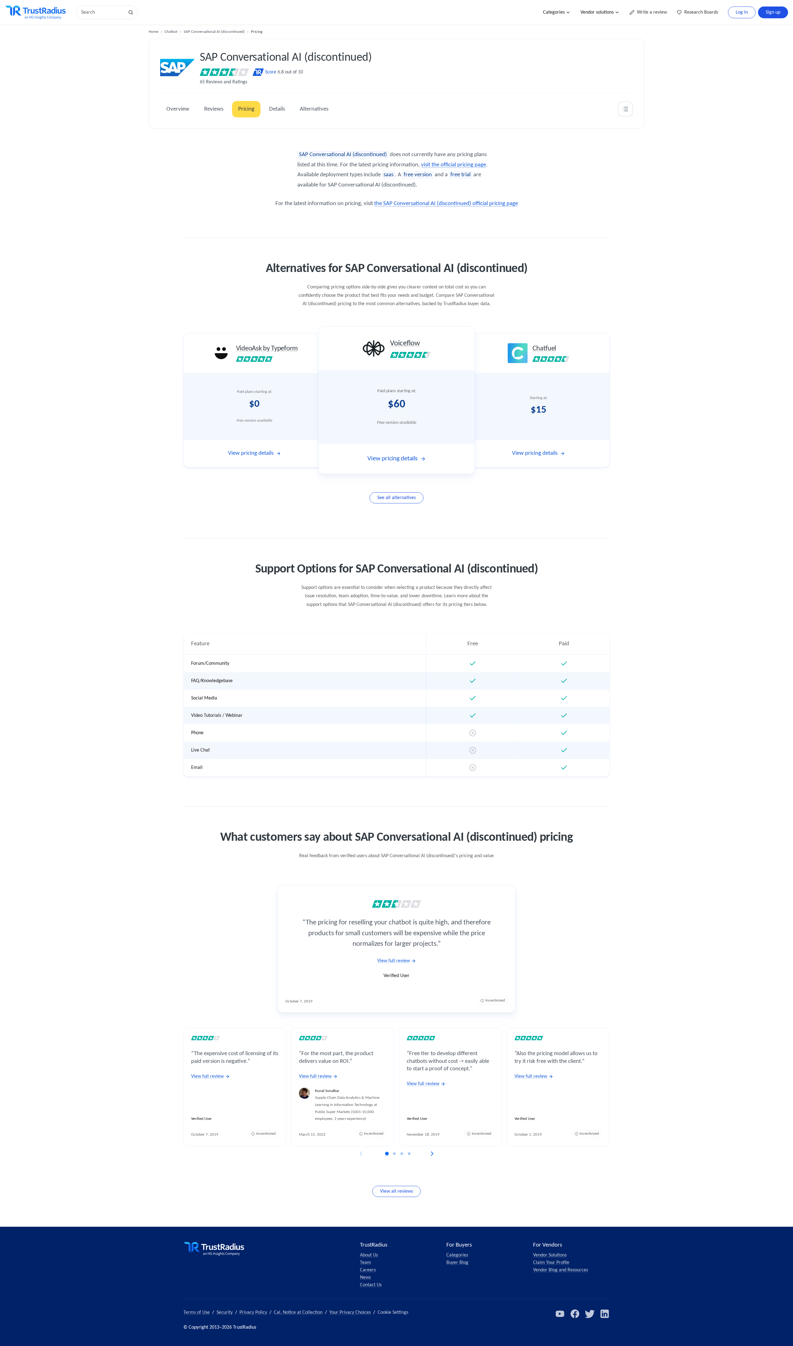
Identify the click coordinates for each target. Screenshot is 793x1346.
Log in (742, 12)
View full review (393, 960)
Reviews (213, 109)
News (365, 1277)
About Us (369, 1255)
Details (277, 109)
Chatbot (170, 32)
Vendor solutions (597, 12)
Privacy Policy (253, 1312)
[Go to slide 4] (409, 1153)
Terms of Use (196, 1312)
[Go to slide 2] (394, 1153)
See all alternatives (396, 497)
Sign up (773, 12)
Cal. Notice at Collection (298, 1312)
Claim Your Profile (551, 1262)
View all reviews (396, 1191)
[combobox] (102, 12)
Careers (368, 1270)
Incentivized (495, 1000)
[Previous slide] (360, 1153)
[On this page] (625, 109)
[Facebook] (575, 1314)
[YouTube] (560, 1314)
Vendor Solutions (550, 1255)
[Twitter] (590, 1314)
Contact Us (371, 1284)
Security (225, 1312)
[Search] (131, 12)
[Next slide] (432, 1153)
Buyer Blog (457, 1262)
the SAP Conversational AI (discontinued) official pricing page (446, 204)
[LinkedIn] (605, 1314)
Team (365, 1262)
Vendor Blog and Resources (560, 1270)
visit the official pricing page (453, 165)
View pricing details (251, 453)
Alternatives (314, 109)
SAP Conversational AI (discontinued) (214, 32)
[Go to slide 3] (401, 1153)
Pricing (246, 109)
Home (153, 32)
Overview (177, 109)
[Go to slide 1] (387, 1153)
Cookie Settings (393, 1312)
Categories (554, 12)
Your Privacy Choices (350, 1312)
